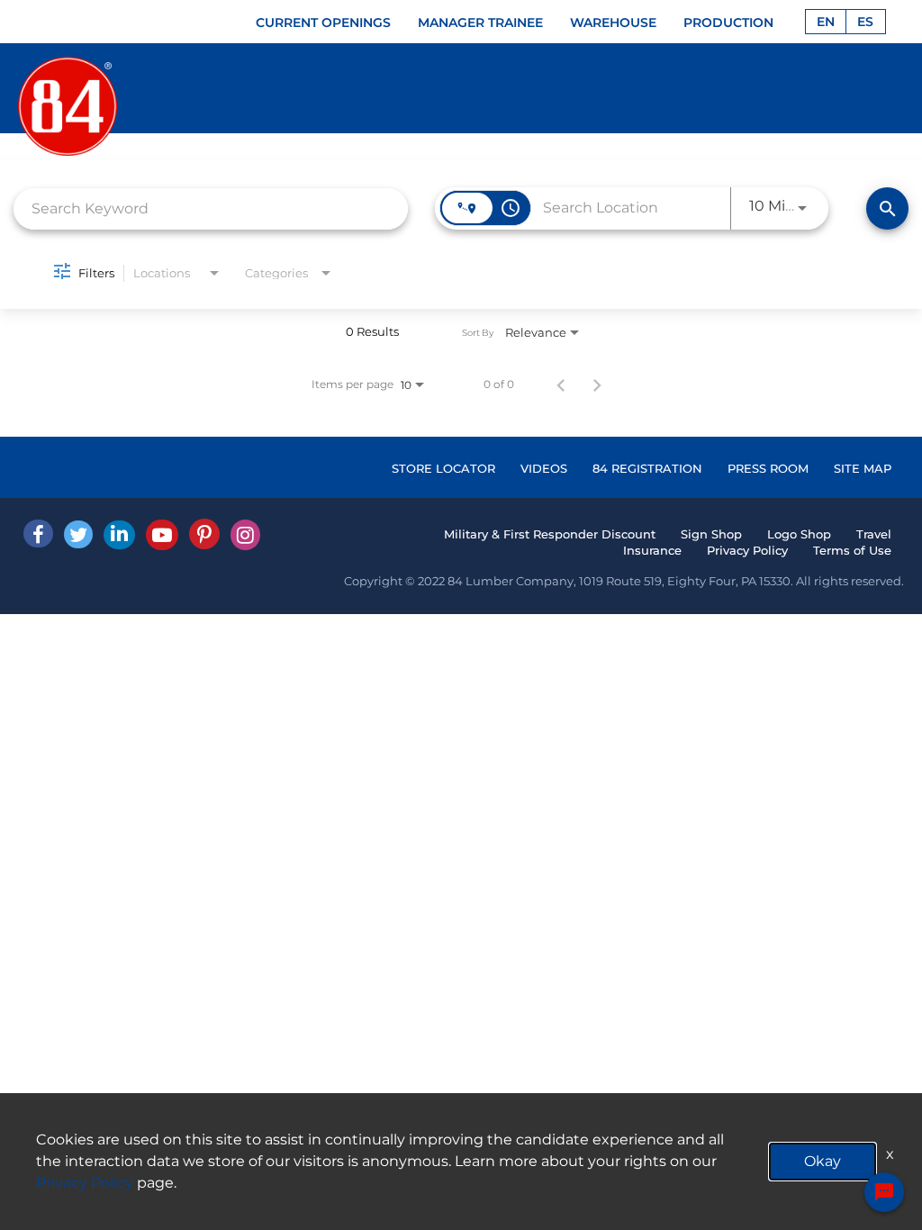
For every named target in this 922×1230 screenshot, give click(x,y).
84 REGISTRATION (647, 468)
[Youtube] (162, 535)
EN (826, 22)
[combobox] (211, 208)
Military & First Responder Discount (549, 534)
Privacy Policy (747, 550)
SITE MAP (862, 468)
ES (865, 22)
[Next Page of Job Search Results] (597, 384)
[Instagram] (245, 535)
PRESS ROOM (768, 468)
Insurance (652, 550)
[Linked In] (119, 534)
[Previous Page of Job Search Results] (561, 384)
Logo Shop (799, 534)
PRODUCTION (728, 22)
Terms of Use (852, 550)
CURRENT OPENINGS (323, 22)
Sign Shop (711, 534)
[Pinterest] (204, 534)
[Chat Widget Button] (884, 1192)
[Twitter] (78, 534)
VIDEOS (543, 468)
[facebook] (38, 533)
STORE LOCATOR (443, 468)
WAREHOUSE (613, 22)
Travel (873, 534)
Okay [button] (822, 1161)
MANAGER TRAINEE (480, 22)
